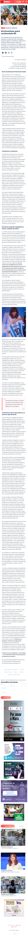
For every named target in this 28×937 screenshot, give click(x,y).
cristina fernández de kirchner (11, 669)
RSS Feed (18, 925)
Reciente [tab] (21, 826)
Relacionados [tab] (7, 826)
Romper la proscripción (7, 894)
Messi (15, 672)
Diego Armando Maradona (14, 674)
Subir (15, 933)
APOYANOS (18, 1)
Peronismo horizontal (7, 847)
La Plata (22, 669)
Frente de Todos (8, 672)
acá (20, 663)
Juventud (21, 672)
